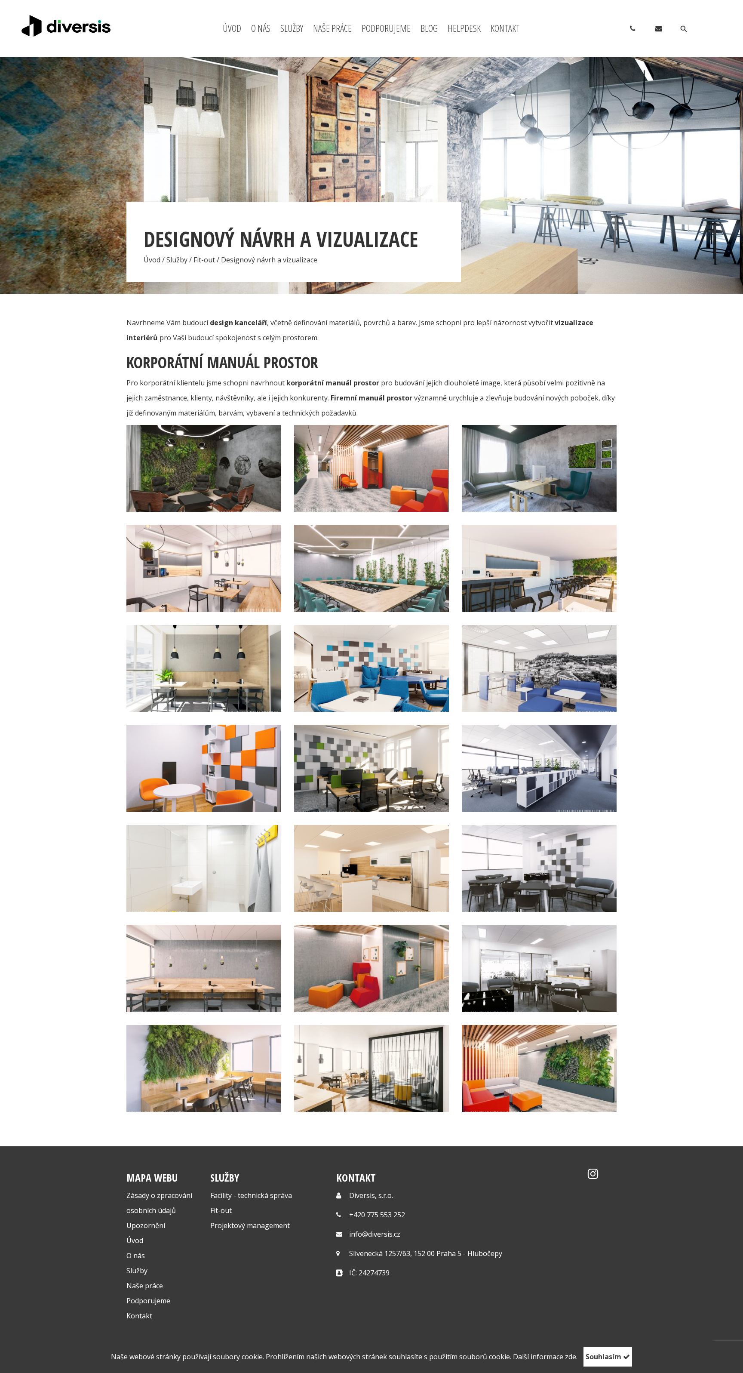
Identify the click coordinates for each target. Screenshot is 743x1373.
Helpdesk (464, 28)
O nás (260, 28)
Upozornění (145, 1225)
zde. (571, 1356)
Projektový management (250, 1225)
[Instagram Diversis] (593, 1176)
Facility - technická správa (251, 1195)
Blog (429, 28)
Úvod (232, 28)
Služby (291, 28)
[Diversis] (74, 26)
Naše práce (332, 28)
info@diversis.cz (374, 1234)
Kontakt (505, 28)
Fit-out (204, 260)
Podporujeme (386, 28)
